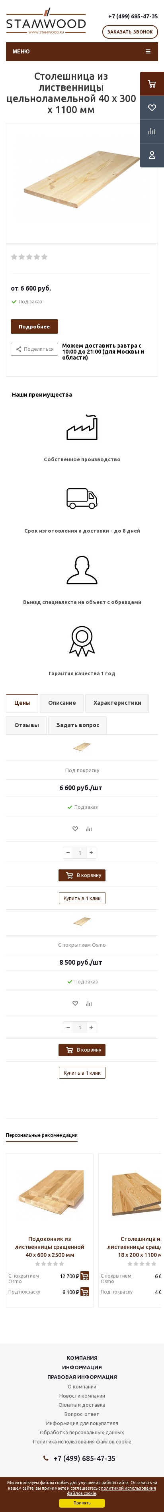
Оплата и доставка (82, 1405)
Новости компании (82, 1395)
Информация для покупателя (82, 1423)
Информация (82, 1367)
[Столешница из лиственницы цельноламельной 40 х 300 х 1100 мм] (82, 186)
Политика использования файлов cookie (82, 1441)
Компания (82, 1358)
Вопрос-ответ (82, 1414)
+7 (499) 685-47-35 (133, 16)
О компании (82, 1386)
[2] (22, 257)
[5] (45, 257)
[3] (29, 257)
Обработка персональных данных (82, 1432)
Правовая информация (82, 1377)
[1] (14, 257)
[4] (37, 257)
